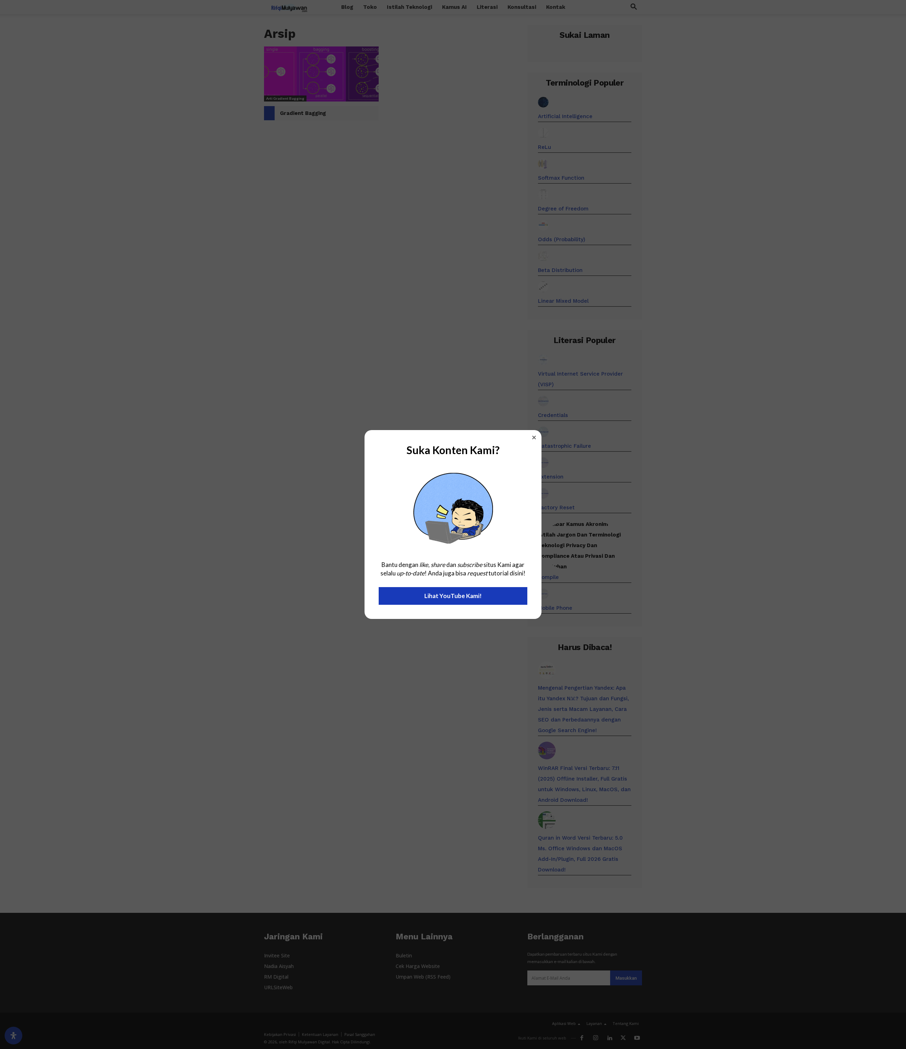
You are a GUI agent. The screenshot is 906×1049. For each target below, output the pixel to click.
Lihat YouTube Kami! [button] (453, 595)
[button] (534, 437)
